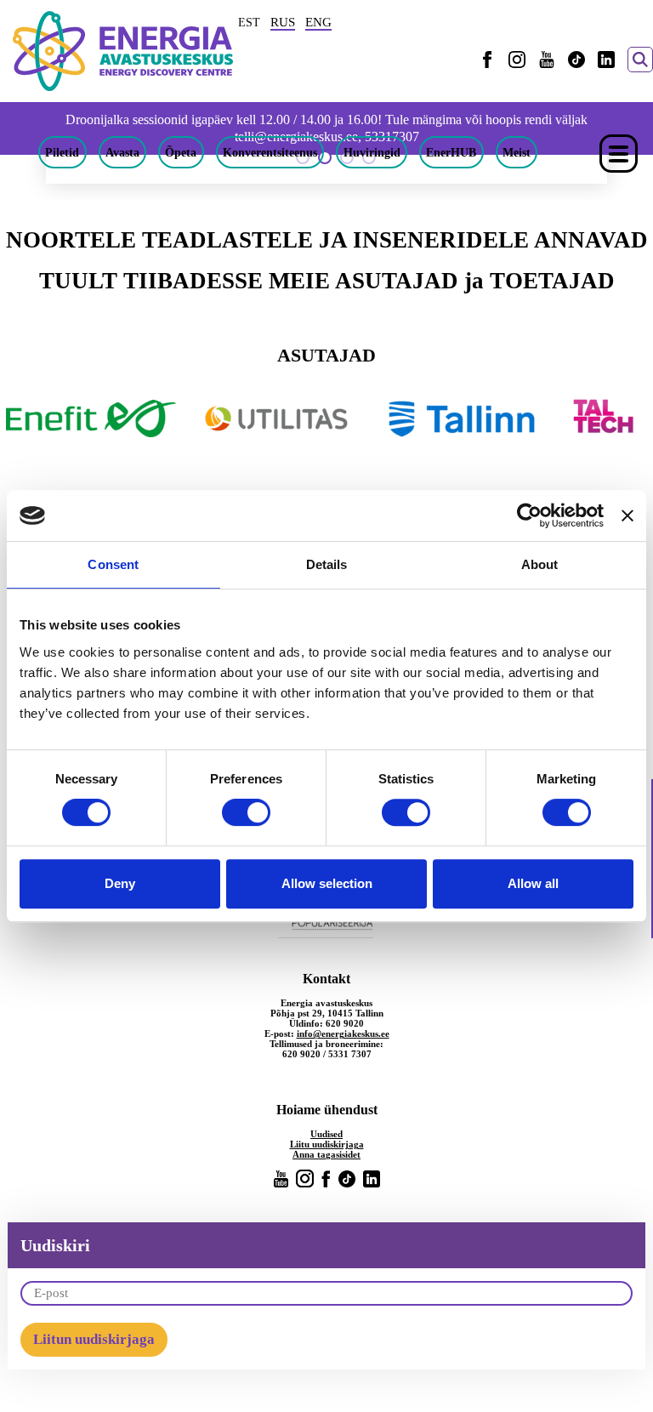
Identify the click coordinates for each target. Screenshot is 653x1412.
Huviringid (372, 152)
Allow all (533, 883)
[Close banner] (627, 515)
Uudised (326, 1134)
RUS (282, 22)
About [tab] (540, 564)
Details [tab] (327, 564)
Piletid (62, 152)
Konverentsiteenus (270, 152)
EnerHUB (451, 152)
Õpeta (180, 152)
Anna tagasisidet (326, 1154)
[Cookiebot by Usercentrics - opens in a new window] (529, 515)
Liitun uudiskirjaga (94, 1339)
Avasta (122, 152)
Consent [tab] (113, 564)
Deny (120, 883)
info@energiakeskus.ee (343, 1033)
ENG (318, 22)
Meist (517, 152)
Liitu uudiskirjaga (327, 1144)
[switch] (246, 812)
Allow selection (326, 883)
